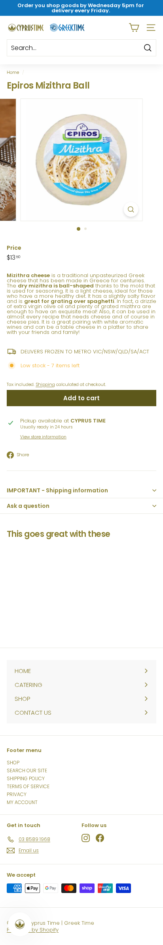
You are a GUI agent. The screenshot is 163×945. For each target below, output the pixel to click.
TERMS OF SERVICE (28, 786)
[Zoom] (131, 209)
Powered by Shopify (33, 929)
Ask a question (28, 506)
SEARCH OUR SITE (27, 770)
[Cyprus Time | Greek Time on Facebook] (100, 838)
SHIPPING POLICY (26, 778)
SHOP (13, 762)
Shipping (45, 384)
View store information (43, 437)
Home (13, 72)
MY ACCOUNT (22, 802)
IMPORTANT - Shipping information (57, 490)
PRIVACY (17, 794)
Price (14, 248)
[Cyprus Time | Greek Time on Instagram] (86, 838)
